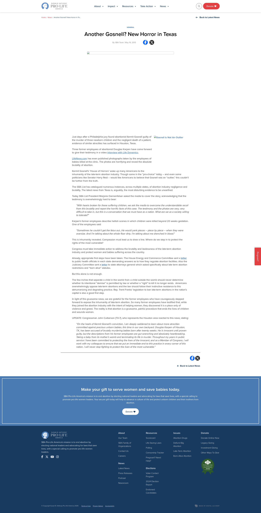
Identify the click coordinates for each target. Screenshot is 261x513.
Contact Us (123, 450)
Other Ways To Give (210, 452)
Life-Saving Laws (153, 442)
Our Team (122, 437)
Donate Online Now (210, 437)
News (163, 6)
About (97, 6)
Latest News (124, 468)
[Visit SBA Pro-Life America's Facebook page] (42, 456)
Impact (111, 6)
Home (43, 17)
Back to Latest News (210, 17)
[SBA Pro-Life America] (54, 5)
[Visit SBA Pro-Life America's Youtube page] (52, 456)
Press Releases (125, 473)
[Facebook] (145, 43)
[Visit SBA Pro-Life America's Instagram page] (57, 456)
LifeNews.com (79, 158)
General (130, 27)
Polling (149, 447)
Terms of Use (86, 506)
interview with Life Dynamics (122, 152)
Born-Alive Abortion (182, 455)
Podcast (122, 478)
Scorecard (150, 437)
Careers (122, 455)
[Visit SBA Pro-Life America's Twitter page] (46, 456)
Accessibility (109, 506)
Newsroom (123, 482)
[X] (151, 43)
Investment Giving (209, 447)
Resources (127, 6)
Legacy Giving (207, 442)
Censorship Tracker (155, 452)
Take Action (146, 6)
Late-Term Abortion (182, 450)
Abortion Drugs (180, 437)
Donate (210, 6)
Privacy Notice (98, 506)
